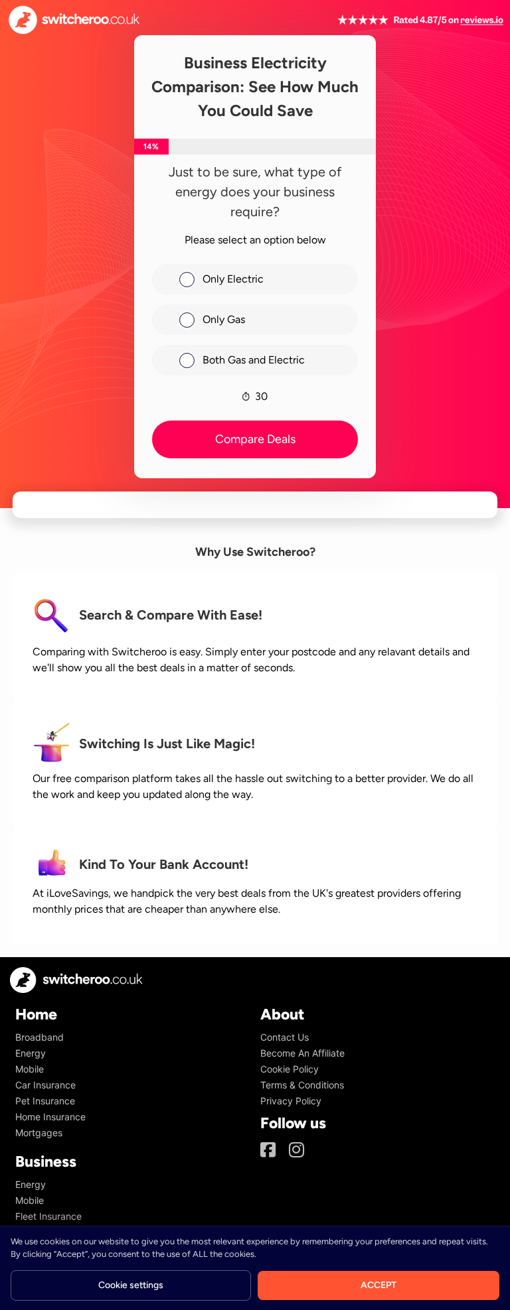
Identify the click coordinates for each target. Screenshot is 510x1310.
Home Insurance (50, 1116)
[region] (255, 1268)
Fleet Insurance (48, 1216)
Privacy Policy (290, 1100)
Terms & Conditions (302, 1084)
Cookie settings (130, 1285)
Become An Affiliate (302, 1053)
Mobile (29, 1069)
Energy (30, 1053)
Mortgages (38, 1132)
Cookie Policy (289, 1069)
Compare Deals (255, 439)
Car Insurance (45, 1084)
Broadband (39, 1037)
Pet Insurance (45, 1100)
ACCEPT (378, 1285)
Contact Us (284, 1037)
